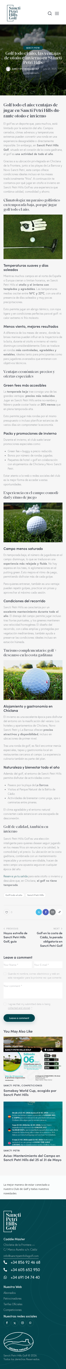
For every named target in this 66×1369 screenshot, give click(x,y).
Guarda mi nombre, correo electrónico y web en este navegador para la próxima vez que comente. (35, 975)
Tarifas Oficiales (13, 1304)
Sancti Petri (33, 47)
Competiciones (31, 1085)
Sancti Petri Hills (35, 895)
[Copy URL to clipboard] (59, 912)
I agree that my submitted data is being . (29, 1006)
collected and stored (19, 1008)
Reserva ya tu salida (16, 876)
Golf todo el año (14, 895)
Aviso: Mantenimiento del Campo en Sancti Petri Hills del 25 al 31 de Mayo (32, 1158)
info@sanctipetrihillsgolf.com (21, 1256)
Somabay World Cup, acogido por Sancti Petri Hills (30, 1092)
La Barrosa (42, 785)
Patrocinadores (12, 1298)
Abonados (10, 1293)
